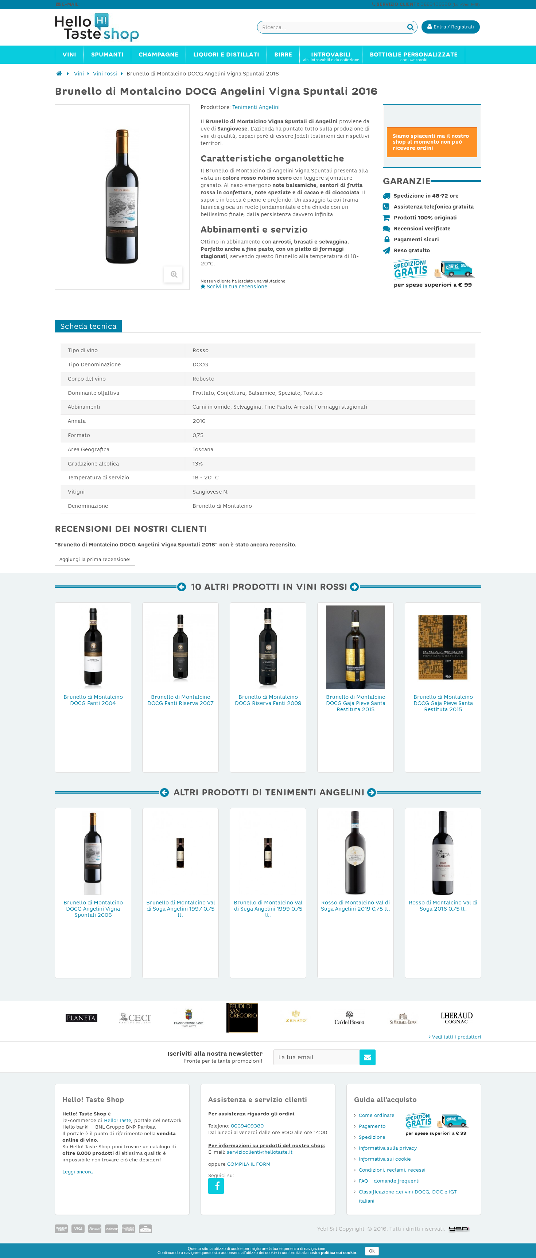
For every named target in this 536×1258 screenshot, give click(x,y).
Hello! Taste (117, 1120)
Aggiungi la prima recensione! (95, 559)
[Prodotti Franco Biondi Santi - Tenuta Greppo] (189, 1018)
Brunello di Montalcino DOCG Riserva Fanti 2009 (268, 700)
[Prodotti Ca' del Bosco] (349, 1018)
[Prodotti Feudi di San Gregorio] (242, 1018)
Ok (372, 1251)
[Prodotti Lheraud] (457, 1018)
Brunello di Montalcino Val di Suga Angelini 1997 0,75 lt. (180, 909)
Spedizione (372, 1137)
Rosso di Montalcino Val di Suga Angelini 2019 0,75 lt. (355, 906)
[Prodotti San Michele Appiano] (403, 1018)
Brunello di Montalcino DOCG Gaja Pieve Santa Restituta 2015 (355, 703)
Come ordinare (377, 1115)
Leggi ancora (77, 1172)
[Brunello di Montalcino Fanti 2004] (93, 647)
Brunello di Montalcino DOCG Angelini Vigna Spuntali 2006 (93, 909)
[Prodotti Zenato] (296, 1018)
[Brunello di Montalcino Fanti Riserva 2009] (268, 647)
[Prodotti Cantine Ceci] (135, 1018)
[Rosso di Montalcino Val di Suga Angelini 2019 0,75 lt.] (356, 853)
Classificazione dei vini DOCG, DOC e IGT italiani (408, 1196)
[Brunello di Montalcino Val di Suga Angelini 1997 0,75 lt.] (180, 853)
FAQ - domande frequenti (389, 1181)
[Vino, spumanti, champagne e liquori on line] (104, 27)
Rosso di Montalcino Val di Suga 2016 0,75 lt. (443, 906)
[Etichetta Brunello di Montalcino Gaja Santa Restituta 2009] (443, 647)
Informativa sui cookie (385, 1159)
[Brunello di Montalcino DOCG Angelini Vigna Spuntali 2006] (93, 853)
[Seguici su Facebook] (216, 1186)
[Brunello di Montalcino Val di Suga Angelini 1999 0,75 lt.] (268, 853)
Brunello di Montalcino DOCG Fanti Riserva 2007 (180, 700)
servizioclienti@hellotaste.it (112, 4)
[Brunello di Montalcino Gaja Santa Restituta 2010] (356, 647)
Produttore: (216, 107)
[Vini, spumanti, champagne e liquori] (59, 74)
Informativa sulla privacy (388, 1148)
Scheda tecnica (88, 326)
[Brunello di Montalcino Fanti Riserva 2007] (180, 647)
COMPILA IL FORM (249, 1164)
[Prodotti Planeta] (81, 1018)
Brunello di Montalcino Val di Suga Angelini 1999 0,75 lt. (268, 909)
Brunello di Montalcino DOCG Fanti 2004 (93, 700)
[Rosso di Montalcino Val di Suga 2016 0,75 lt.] (443, 853)
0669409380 (247, 1126)
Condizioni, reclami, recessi (392, 1170)
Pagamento (372, 1126)
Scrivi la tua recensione (236, 286)
